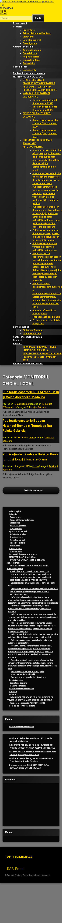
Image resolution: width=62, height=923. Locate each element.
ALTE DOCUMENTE (33, 146)
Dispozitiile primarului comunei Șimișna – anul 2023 (44, 133)
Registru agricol (31, 56)
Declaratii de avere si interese (29, 73)
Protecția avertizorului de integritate (28, 677)
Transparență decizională (46, 317)
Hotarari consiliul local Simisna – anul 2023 (31, 577)
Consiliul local (20, 66)
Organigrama (30, 43)
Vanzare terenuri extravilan (27, 337)
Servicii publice (21, 327)
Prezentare (29, 30)
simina (35, 466)
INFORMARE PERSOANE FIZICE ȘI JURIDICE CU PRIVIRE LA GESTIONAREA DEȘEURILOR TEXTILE (42, 350)
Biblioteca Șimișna (32, 330)
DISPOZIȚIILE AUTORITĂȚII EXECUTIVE (28, 580)
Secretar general (32, 40)
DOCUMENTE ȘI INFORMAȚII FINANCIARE (29, 591)
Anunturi (17, 343)
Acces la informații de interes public (27, 671)
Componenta (29, 70)
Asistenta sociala (32, 50)
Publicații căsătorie (36, 407)
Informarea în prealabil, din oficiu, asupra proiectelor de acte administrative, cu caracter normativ (29, 609)
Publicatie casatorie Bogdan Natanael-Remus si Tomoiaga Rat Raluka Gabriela (27, 426)
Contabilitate (30, 53)
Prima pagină (20, 23)
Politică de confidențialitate (28, 363)
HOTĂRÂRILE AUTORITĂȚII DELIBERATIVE (29, 571)
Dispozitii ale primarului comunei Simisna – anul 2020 (45, 123)
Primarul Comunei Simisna (37, 33)
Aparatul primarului (23, 46)
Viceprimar (28, 36)
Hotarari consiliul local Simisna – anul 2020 (31, 574)
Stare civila (29, 63)
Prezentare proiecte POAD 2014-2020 (27, 703)
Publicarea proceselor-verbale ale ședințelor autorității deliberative (44, 246)
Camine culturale (32, 333)
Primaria (17, 26)
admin (13, 407)
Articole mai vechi (33, 490)
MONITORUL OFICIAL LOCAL (28, 76)
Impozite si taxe (31, 60)
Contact (17, 340)
